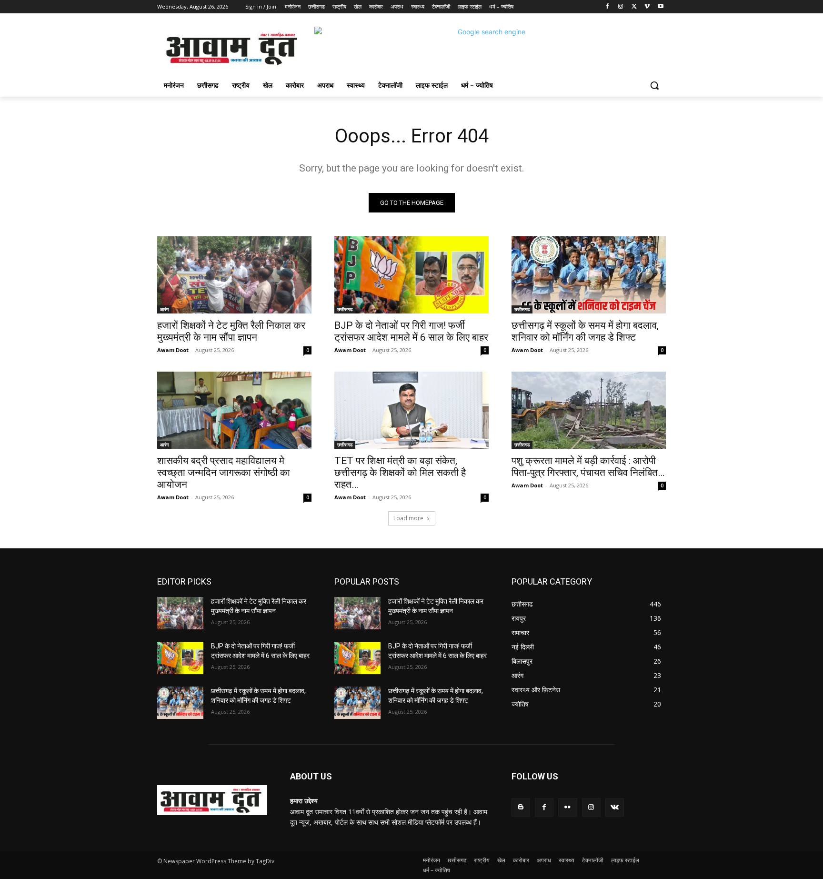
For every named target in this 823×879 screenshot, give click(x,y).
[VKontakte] (614, 807)
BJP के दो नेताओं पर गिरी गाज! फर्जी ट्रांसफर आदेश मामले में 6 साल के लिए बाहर (411, 331)
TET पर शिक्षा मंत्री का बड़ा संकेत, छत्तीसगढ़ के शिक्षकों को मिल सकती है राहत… (400, 472)
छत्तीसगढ (344, 309)
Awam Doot (173, 350)
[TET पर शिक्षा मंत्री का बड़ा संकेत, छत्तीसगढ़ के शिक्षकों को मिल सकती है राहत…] (411, 410)
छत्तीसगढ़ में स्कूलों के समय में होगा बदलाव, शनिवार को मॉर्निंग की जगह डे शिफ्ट (585, 331)
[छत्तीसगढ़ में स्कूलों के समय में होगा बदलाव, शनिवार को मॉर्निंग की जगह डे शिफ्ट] (589, 274)
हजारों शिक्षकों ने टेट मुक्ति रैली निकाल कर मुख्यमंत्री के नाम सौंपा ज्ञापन (231, 331)
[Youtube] (660, 6)
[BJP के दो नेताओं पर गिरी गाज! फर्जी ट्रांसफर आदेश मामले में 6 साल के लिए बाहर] (411, 274)
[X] (634, 6)
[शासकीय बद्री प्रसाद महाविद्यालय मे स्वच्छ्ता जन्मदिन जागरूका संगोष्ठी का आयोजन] (234, 410)
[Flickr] (567, 807)
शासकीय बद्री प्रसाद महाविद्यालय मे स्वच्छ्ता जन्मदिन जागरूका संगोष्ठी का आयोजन (223, 472)
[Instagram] (620, 6)
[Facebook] (607, 6)
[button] (654, 85)
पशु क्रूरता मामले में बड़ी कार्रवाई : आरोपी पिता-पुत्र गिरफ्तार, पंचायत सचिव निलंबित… (588, 466)
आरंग (164, 309)
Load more (408, 518)
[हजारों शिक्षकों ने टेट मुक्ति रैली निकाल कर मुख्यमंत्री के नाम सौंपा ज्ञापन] (234, 274)
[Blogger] (521, 807)
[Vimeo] (647, 6)
